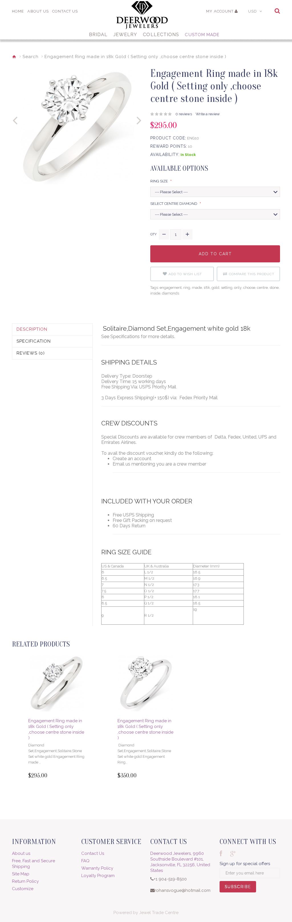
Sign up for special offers (245, 863)
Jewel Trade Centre (159, 912)
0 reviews (183, 114)
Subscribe (238, 888)
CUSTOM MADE (202, 34)
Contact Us (92, 853)
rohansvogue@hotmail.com (182, 890)
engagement (171, 287)
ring (186, 287)
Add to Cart (215, 257)
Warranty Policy (97, 868)
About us (21, 853)
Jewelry (125, 34)
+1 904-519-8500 (170, 879)
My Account (220, 11)
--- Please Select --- (171, 192)
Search (30, 56)
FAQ (85, 860)
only (238, 287)
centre (262, 287)
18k (207, 287)
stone (274, 287)
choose (249, 287)
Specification (34, 341)
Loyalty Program (98, 875)
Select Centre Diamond (174, 203)
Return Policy (25, 881)
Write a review (208, 114)
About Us (38, 11)
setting (226, 287)
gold (215, 287)
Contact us (65, 11)
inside (155, 293)
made (197, 287)
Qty (153, 234)
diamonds (170, 293)
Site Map (20, 873)
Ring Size (159, 181)
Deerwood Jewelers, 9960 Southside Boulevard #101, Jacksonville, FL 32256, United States (180, 862)
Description (32, 329)
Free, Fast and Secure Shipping (33, 863)
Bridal (98, 34)
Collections (161, 34)
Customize (22, 888)
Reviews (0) (31, 353)
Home (18, 11)
